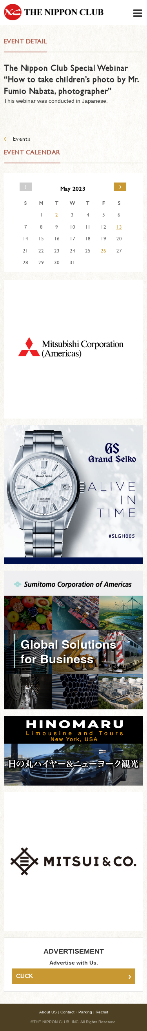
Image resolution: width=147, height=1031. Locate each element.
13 (119, 226)
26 (103, 250)
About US (48, 1012)
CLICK (73, 975)
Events (17, 138)
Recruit (102, 1012)
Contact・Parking (76, 1012)
